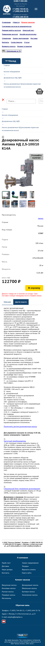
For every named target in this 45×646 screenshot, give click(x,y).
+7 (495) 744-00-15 (16, 610)
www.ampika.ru (25, 642)
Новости (16, 22)
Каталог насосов (28, 22)
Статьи (26, 42)
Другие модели (21, 302)
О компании (6, 22)
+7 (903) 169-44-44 (20, 17)
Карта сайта (26, 573)
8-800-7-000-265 (20, 1)
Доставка (34, 38)
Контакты (5, 42)
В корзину (34, 288)
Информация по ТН (13, 51)
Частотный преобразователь (15, 441)
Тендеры (25, 566)
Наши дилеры (7, 569)
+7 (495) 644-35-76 (20, 11)
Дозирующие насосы (30, 585)
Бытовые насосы (28, 592)
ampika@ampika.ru (15, 617)
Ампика (40, 218)
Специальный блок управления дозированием (22, 489)
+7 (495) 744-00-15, (20, 9)
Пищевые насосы (8, 595)
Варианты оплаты (9, 46)
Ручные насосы (8, 592)
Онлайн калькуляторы (28, 34)
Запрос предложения (21, 38)
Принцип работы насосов (11, 30)
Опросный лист (28, 30)
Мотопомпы (6, 598)
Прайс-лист (6, 563)
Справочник (6, 38)
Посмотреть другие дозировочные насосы (20, 426)
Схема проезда (16, 42)
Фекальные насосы (29, 588)
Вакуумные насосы (9, 585)
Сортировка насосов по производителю (17, 26)
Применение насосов (10, 34)
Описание (7, 302)
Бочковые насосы (9, 588)
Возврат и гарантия (24, 46)
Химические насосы (30, 595)
